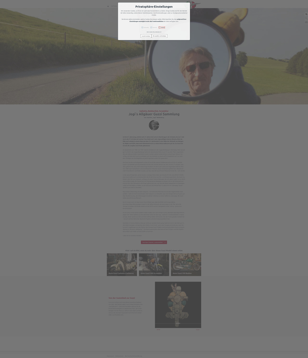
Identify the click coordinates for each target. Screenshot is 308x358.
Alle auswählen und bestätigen (159, 36)
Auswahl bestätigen (146, 36)
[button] (154, 32)
